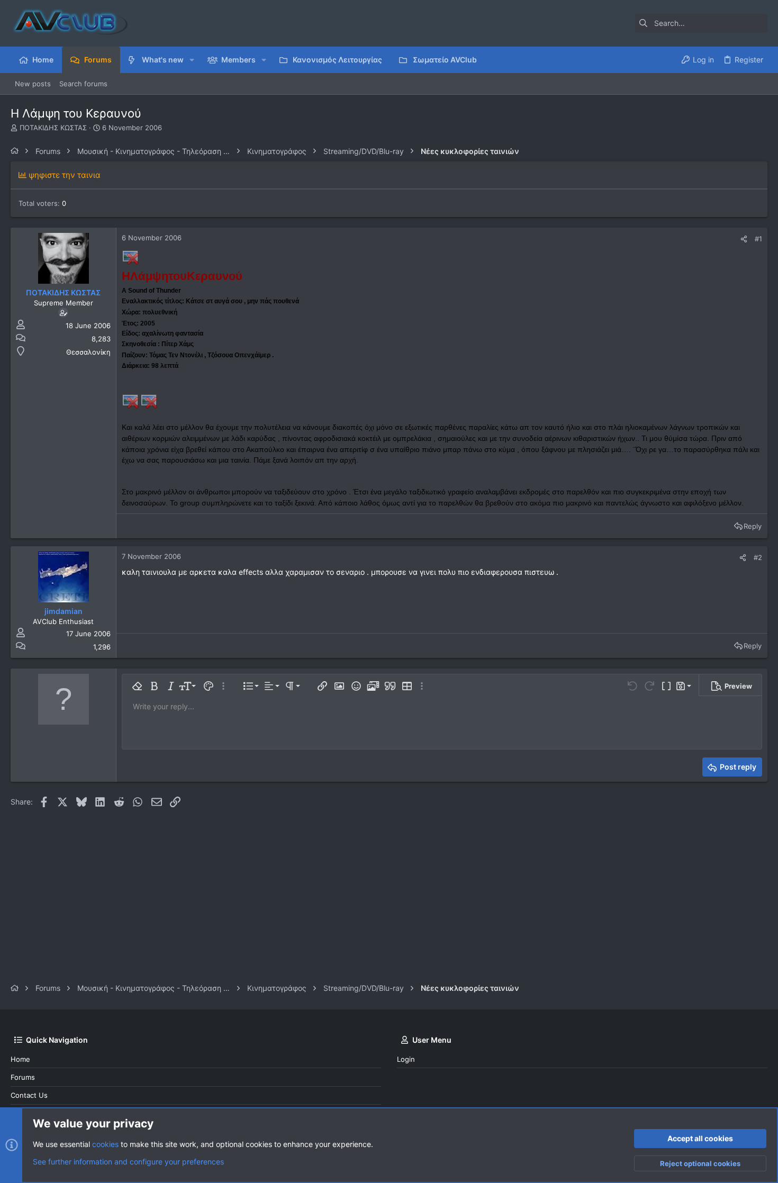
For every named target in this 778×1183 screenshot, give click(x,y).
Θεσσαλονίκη (88, 352)
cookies (105, 1144)
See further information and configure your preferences (128, 1161)
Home (20, 1059)
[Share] (744, 239)
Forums (23, 1077)
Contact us (29, 1095)
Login (406, 1059)
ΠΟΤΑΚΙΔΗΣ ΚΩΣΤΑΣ (53, 127)
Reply (753, 526)
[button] (192, 60)
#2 (758, 557)
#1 (758, 238)
